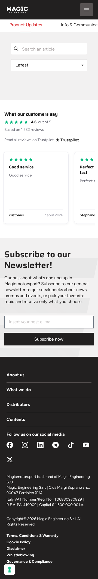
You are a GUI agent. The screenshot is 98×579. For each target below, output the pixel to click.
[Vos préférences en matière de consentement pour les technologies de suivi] (9, 569)
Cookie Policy (18, 542)
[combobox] (49, 49)
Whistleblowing (20, 555)
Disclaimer (16, 548)
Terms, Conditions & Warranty (33, 535)
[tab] (25, 24)
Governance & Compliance (30, 561)
